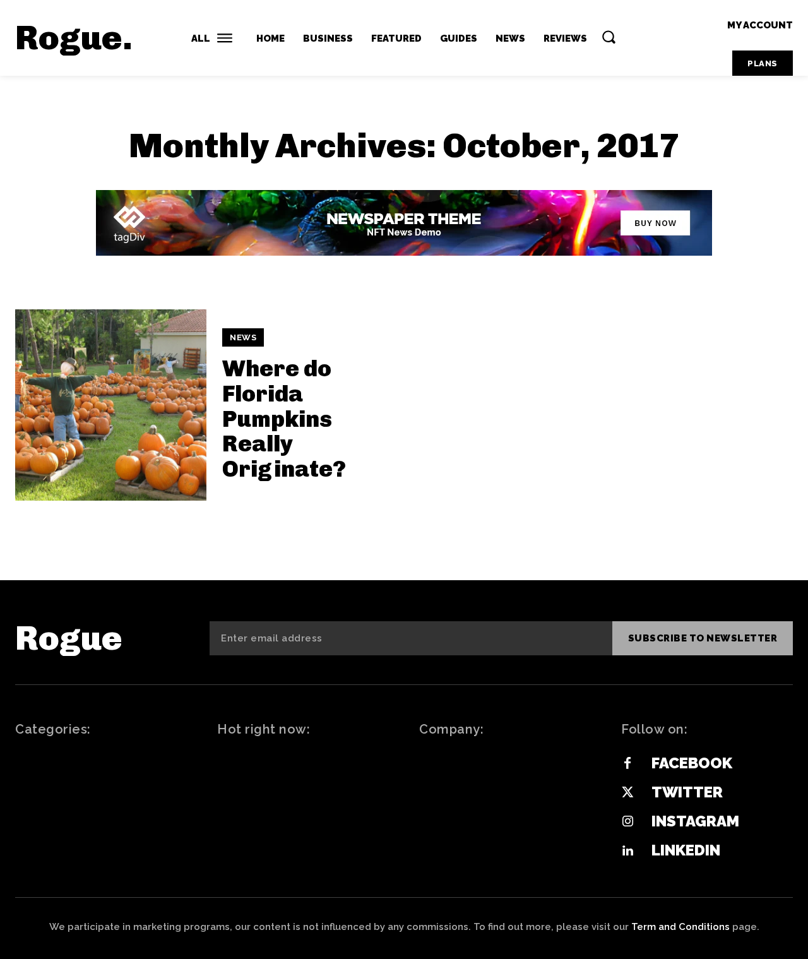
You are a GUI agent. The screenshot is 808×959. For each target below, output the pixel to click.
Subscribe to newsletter (703, 638)
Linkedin (685, 850)
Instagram (695, 821)
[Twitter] (627, 793)
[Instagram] (627, 822)
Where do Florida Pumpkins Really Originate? (284, 418)
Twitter (687, 792)
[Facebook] (627, 764)
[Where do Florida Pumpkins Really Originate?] (110, 405)
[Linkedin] (627, 851)
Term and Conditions (680, 926)
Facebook (691, 763)
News (243, 337)
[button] (608, 36)
